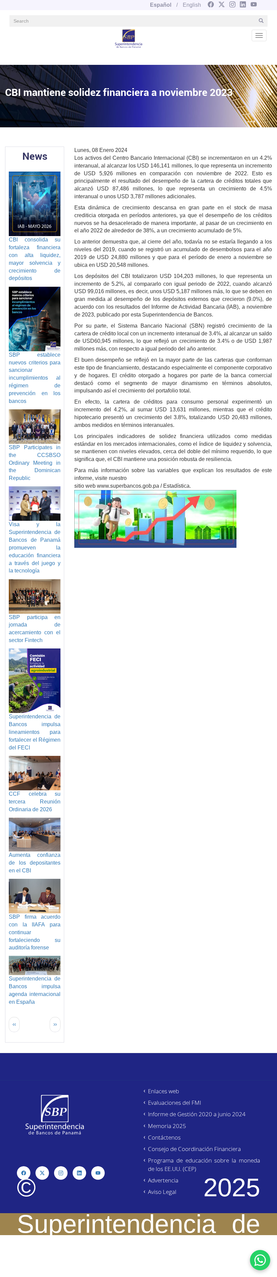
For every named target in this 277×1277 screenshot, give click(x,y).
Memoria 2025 (167, 1126)
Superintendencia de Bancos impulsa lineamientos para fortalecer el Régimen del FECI (34, 732)
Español (160, 5)
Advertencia (163, 1180)
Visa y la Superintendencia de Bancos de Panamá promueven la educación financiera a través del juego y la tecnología (34, 547)
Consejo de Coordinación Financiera (194, 1149)
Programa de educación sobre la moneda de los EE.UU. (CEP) (204, 1164)
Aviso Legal (162, 1192)
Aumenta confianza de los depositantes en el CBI (34, 862)
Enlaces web (163, 1091)
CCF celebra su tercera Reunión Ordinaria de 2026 (34, 801)
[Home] (128, 38)
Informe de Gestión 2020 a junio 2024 (197, 1114)
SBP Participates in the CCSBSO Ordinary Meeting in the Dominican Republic (34, 462)
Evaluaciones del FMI (174, 1102)
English (192, 5)
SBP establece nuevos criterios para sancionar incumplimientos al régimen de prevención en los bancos (34, 378)
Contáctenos (164, 1137)
